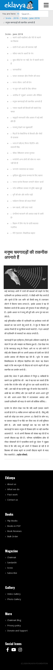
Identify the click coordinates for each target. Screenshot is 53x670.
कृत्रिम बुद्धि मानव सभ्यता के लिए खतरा (28, 175)
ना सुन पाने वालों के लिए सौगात (24, 88)
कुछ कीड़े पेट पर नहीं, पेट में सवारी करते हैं (27, 61)
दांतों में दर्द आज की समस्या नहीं (25, 47)
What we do (13, 489)
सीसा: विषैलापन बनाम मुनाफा (23, 152)
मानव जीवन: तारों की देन (22, 82)
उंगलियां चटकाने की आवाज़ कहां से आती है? (27, 215)
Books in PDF (14, 525)
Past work (12, 494)
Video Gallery (14, 593)
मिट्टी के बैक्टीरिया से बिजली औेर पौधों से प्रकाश (26, 135)
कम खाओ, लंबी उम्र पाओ (22, 207)
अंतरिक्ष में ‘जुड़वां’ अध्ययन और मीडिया (27, 95)
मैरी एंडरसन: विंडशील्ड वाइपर (24, 233)
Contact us (12, 499)
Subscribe (12, 572)
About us (11, 484)
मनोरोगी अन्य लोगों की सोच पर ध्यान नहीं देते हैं (25, 161)
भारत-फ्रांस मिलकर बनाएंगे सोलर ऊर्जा (28, 181)
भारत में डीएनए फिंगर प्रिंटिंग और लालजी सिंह (25, 145)
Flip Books (12, 520)
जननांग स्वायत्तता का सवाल (23, 169)
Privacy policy (14, 625)
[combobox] (34, 14)
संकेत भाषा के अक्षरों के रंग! (23, 53)
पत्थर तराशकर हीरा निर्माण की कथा (26, 75)
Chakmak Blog (14, 620)
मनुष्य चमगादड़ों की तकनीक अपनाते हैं (27, 101)
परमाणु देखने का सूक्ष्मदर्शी (22, 127)
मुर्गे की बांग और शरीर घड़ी (23, 194)
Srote (10, 567)
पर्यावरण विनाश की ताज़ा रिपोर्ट (24, 200)
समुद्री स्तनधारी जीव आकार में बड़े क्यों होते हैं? (27, 119)
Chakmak (11, 557)
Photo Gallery (14, 599)
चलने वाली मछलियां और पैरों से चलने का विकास (26, 39)
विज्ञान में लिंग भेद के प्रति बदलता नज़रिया (24, 225)
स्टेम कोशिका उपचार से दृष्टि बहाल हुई (27, 188)
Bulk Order (12, 536)
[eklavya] (19, 4)
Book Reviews (14, 531)
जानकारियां (17, 69)
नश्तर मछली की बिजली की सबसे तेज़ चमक (26, 109)
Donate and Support (17, 630)
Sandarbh (12, 562)
